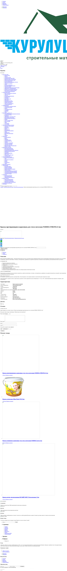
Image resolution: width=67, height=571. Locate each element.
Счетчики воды (7, 155)
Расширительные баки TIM (9, 78)
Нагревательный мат (8, 175)
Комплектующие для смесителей (10, 145)
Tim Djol (35, 568)
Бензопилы (7, 115)
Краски (6, 160)
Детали (4, 253)
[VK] (33, 244)
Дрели (6, 131)
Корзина (6, 529)
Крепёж (6, 119)
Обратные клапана (8, 86)
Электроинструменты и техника (8, 125)
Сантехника (5, 136)
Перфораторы (7, 132)
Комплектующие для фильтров (10, 182)
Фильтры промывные (8, 84)
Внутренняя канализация (9, 149)
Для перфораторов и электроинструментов (12, 113)
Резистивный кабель (8, 176)
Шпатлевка (7, 99)
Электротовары (5, 165)
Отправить (22, 566)
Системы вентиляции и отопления (11, 170)
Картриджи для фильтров (9, 181)
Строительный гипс (8, 104)
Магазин (6, 530)
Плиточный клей (8, 98)
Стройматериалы (6, 105)
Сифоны (6, 141)
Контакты (4, 3)
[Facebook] (33, 239)
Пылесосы (6, 126)
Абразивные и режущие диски (10, 116)
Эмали (6, 163)
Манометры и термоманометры (10, 88)
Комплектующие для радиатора (10, 79)
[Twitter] (33, 246)
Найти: (4, 522)
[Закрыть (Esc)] (0, 569)
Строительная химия (8, 107)
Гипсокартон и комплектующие (10, 106)
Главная (1, 187)
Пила (5, 134)
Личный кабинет (6, 562)
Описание (4, 252)
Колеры (6, 161)
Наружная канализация (9, 148)
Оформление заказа (8, 533)
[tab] (35, 252)
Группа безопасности (8, 81)
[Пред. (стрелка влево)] (0, 570)
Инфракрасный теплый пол (9, 177)
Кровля (6, 108)
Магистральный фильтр (9, 179)
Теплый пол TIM (8, 77)
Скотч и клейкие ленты (9, 120)
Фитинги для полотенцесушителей (11, 89)
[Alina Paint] (11, 237)
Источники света (8, 166)
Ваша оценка (2, 313)
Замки (6, 122)
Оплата (4, 2)
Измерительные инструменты (10, 118)
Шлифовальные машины (9, 130)
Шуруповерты (7, 129)
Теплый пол (5, 174)
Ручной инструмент (8, 114)
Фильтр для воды (6, 178)
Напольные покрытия (6, 164)
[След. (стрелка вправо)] (1, 570)
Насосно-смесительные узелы (10, 80)
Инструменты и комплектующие (10, 90)
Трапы (6, 83)
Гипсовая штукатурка (8, 100)
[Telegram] (33, 243)
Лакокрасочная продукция (7, 156)
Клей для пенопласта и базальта (10, 93)
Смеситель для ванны (8, 143)
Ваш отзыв (2, 321)
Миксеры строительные (9, 133)
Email (1, 325)
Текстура (6, 95)
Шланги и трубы (8, 146)
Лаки (5, 158)
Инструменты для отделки (9, 117)
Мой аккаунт (7, 531)
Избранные (5, 4)
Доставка (4, 1)
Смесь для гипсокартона (9, 103)
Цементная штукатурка (9, 101)
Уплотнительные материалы (10, 91)
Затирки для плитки (8, 102)
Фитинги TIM (7, 75)
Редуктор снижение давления (10, 85)
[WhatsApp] (33, 241)
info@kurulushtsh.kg (6, 551)
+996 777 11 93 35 (3, 65)
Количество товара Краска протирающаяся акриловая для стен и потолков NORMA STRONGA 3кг (18, 247)
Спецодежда (7, 123)
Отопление (7, 152)
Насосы (6, 128)
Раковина (6, 139)
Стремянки (7, 110)
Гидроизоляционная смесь (9, 96)
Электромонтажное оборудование (11, 171)
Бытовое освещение (8, 168)
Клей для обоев (7, 121)
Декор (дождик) (7, 94)
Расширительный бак (8, 153)
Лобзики (6, 135)
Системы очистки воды (9, 180)
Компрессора (7, 127)
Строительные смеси (6, 92)
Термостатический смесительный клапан (12, 87)
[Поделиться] (1, 569)
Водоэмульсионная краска (9, 157)
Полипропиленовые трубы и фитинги (11, 150)
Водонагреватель (8, 137)
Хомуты (6, 76)
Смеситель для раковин (9, 142)
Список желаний (8, 534)
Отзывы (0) (5, 254)
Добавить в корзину (4, 248)
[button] (2, 249)
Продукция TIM (5, 74)
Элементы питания (8, 173)
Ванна (6, 138)
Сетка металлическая (8, 109)
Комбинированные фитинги (10, 151)
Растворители (7, 162)
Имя (1, 323)
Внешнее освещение (8, 167)
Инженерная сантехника (7, 147)
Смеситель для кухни (8, 144)
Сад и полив (7, 124)
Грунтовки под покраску (9, 159)
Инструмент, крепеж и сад (7, 112)
